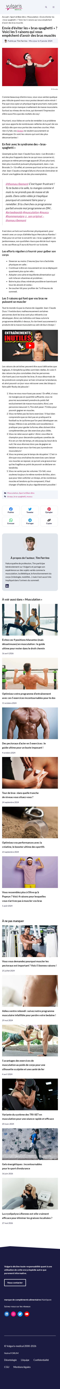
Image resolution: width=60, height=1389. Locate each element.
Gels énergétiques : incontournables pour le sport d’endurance (22, 1166)
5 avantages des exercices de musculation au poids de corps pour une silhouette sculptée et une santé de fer (23, 1065)
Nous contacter (15, 1282)
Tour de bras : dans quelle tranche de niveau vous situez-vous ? (20, 795)
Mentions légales (22, 1366)
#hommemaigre (15, 216)
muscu (29, 496)
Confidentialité (41, 1359)
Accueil (5, 17)
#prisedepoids (14, 212)
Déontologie (10, 1359)
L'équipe (25, 1359)
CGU (6, 1366)
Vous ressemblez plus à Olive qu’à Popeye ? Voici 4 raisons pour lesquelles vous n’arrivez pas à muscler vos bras (24, 896)
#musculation (31, 212)
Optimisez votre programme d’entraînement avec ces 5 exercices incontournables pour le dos (28, 695)
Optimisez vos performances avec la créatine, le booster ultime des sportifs (23, 844)
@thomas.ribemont (17, 183)
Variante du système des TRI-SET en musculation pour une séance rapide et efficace (28, 1116)
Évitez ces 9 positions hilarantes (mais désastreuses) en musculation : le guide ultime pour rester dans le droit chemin (23, 644)
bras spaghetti (20, 496)
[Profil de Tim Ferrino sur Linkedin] (7, 585)
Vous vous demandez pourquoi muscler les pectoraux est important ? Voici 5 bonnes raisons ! (29, 963)
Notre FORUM (11, 1353)
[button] (46, 7)
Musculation (32, 17)
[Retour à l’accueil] (14, 6)
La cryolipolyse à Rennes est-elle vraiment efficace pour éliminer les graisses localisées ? (27, 1216)
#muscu (44, 212)
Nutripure (46, 1299)
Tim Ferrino (42, 557)
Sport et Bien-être (18, 17)
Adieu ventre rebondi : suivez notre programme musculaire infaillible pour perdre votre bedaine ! (29, 1013)
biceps (20, 130)
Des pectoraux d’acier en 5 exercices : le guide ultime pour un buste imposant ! (24, 745)
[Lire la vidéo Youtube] (30, 345)
